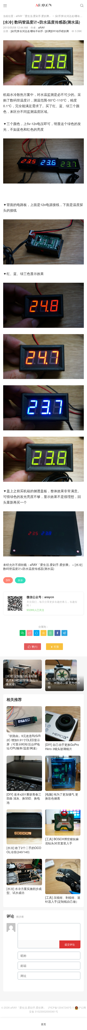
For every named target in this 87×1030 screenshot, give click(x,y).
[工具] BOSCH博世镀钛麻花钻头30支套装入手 (62, 841)
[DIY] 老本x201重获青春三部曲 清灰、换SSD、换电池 (24, 798)
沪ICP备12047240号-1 (61, 1007)
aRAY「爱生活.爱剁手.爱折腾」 (34, 16)
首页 (43, 1024)
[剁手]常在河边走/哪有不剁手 (27, 31)
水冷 (20, 580)
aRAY (41, 27)
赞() (32, 646)
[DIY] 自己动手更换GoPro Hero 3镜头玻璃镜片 (62, 746)
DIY (8, 580)
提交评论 (70, 944)
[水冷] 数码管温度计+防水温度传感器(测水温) (42, 567)
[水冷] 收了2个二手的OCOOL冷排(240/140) (24, 850)
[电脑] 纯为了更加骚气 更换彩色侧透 (61, 796)
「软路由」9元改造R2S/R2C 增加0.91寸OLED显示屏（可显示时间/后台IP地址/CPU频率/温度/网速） (24, 742)
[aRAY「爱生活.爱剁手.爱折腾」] (43, 5)
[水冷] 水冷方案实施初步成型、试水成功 (24, 891)
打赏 (54, 646)
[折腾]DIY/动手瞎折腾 (57, 31)
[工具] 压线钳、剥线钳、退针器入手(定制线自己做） (62, 899)
